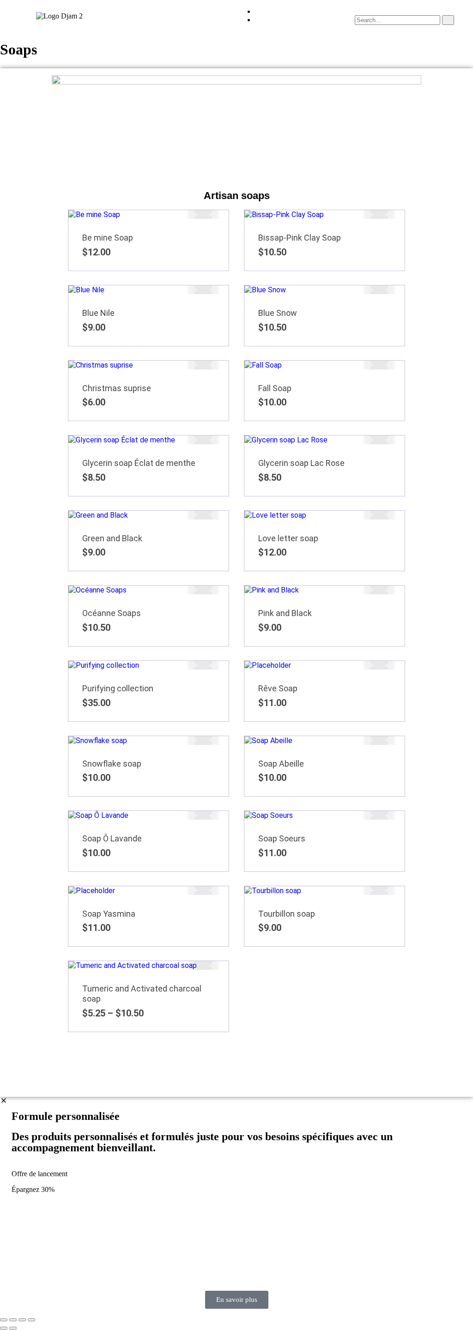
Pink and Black (285, 613)
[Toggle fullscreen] (13, 1319)
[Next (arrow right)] (13, 1328)
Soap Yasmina (108, 914)
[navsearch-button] (357, 11)
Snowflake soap (111, 763)
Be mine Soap (107, 237)
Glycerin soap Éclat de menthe (138, 463)
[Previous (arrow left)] (3, 1328)
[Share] (22, 1319)
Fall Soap (274, 388)
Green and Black (112, 538)
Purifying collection (117, 688)
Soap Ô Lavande (112, 838)
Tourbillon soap (286, 914)
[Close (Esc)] (31, 1319)
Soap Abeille (281, 763)
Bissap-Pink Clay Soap (299, 237)
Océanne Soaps (111, 613)
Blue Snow (277, 313)
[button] (177, 15)
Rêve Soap (277, 688)
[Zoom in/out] (3, 1319)
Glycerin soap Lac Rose (301, 463)
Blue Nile (98, 313)
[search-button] (448, 20)
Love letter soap (288, 538)
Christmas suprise (116, 388)
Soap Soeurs (281, 838)
